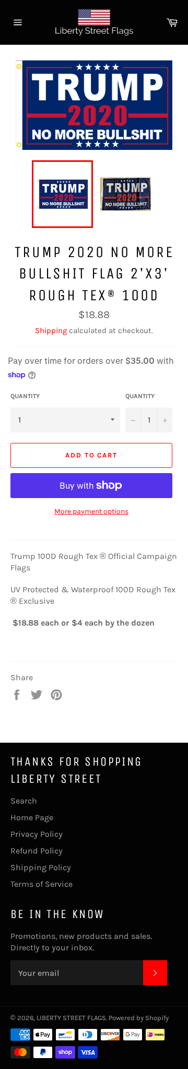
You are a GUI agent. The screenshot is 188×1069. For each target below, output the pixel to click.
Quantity (25, 396)
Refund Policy (36, 851)
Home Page (31, 817)
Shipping (51, 330)
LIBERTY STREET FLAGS (71, 1018)
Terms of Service (41, 884)
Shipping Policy (40, 867)
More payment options (91, 511)
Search (23, 801)
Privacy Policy (36, 834)
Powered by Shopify (139, 1018)
